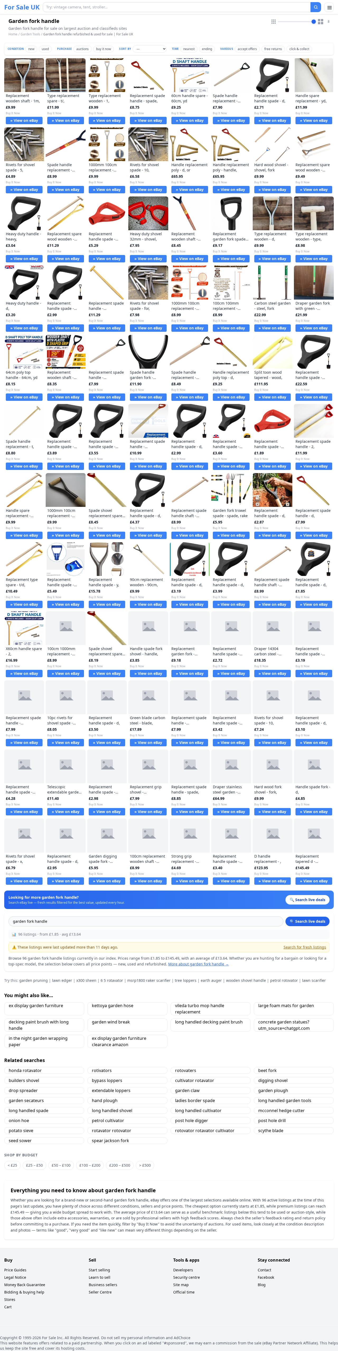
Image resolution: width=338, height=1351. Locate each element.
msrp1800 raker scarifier (149, 980)
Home (12, 34)
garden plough (273, 1090)
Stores (9, 1299)
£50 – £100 (61, 1165)
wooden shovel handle (246, 980)
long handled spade (28, 1110)
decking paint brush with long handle (39, 1025)
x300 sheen (86, 980)
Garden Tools (30, 34)
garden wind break (111, 1022)
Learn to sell (99, 1277)
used (45, 49)
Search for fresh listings (305, 947)
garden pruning (33, 980)
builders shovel (24, 1080)
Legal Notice (15, 1277)
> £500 (145, 1165)
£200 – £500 (119, 1165)
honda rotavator (25, 1070)
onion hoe (19, 1120)
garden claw (187, 1090)
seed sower (20, 1140)
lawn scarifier (314, 980)
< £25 (12, 1165)
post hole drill (272, 1120)
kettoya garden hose (112, 1005)
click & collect (299, 49)
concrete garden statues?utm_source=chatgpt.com (284, 1025)
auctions (82, 49)
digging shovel (273, 1080)
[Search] (316, 7)
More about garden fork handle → (198, 964)
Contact (264, 1269)
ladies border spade (195, 1100)
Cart (8, 1306)
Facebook (266, 1277)
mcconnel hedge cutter (281, 1110)
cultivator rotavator (194, 1080)
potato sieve (21, 1130)
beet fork (267, 1070)
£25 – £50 (34, 1165)
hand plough (105, 1100)
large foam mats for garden (286, 1005)
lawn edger (62, 980)
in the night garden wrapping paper (38, 1041)
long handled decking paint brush (209, 1022)
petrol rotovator (284, 980)
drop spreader (23, 1090)
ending (207, 49)
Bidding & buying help (24, 1292)
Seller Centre (100, 1292)
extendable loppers (111, 1090)
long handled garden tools (284, 1100)
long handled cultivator (198, 1110)
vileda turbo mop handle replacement (199, 1009)
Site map (181, 1284)
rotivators (102, 1070)
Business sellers (103, 1284)
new (31, 49)
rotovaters (185, 1070)
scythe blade (270, 1130)
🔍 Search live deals (307, 921)
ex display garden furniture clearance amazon (119, 1041)
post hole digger (191, 1120)
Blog (262, 1284)
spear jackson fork (110, 1140)
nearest (189, 49)
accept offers (247, 49)
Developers (183, 1269)
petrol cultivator (108, 1120)
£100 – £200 (89, 1165)
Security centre (186, 1277)
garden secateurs (26, 1100)
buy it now (103, 49)
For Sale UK (22, 7)
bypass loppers (107, 1080)
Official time (184, 1292)
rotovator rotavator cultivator (204, 1130)
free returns (273, 49)
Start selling (99, 1269)
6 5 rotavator (112, 980)
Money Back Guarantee (24, 1284)
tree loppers (185, 980)
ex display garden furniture (36, 1005)
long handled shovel (112, 1110)
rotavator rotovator (111, 1130)
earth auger (211, 980)
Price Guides (15, 1269)
